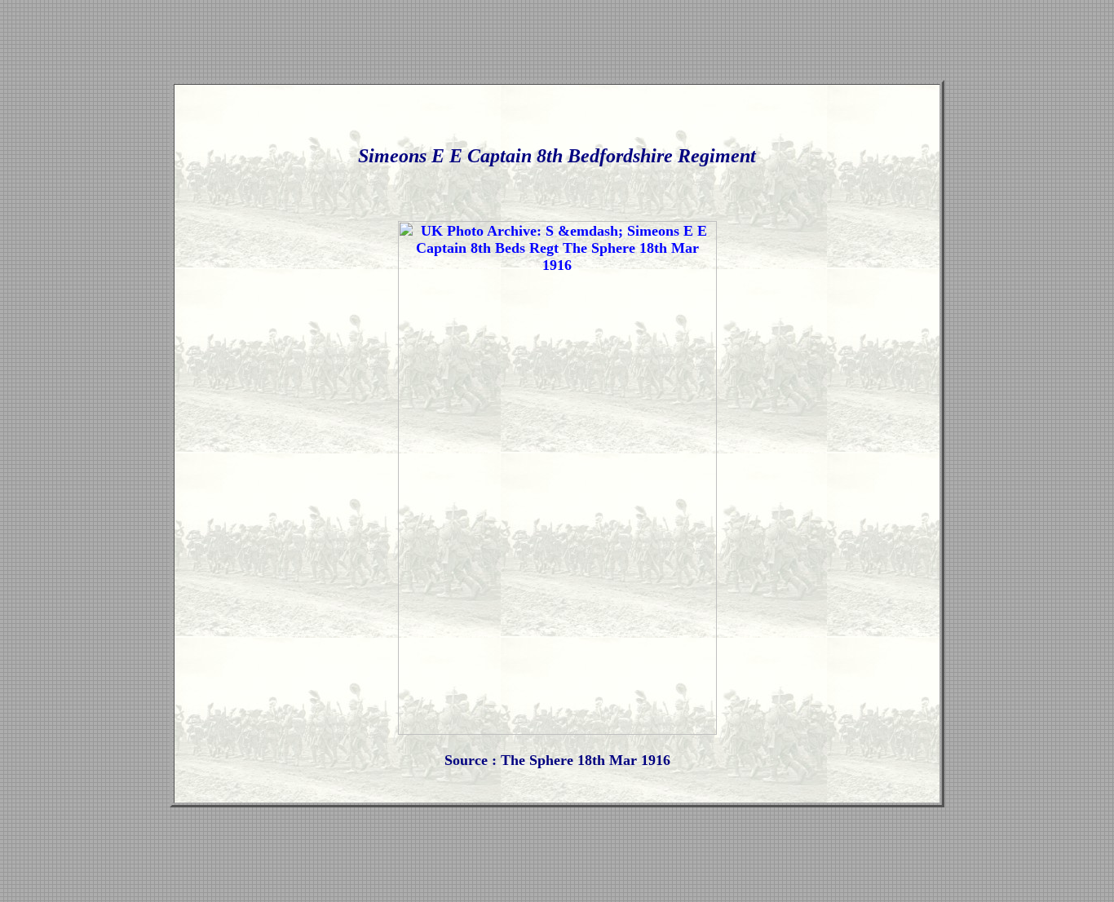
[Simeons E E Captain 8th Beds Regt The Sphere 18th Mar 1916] (557, 730)
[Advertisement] (557, 43)
